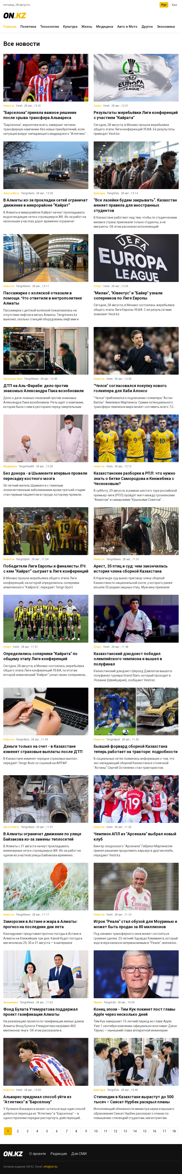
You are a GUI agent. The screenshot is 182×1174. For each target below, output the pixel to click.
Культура (70, 27)
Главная (9, 27)
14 (135, 1131)
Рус (163, 4)
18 (174, 1131)
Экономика (166, 27)
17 (164, 1131)
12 (115, 1131)
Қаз (174, 4)
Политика (28, 27)
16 (154, 1131)
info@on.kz (50, 1166)
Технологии (49, 27)
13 (125, 1131)
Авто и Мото (127, 27)
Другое (147, 27)
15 (144, 1131)
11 (105, 1131)
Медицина (104, 27)
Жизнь (86, 27)
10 (96, 1131)
